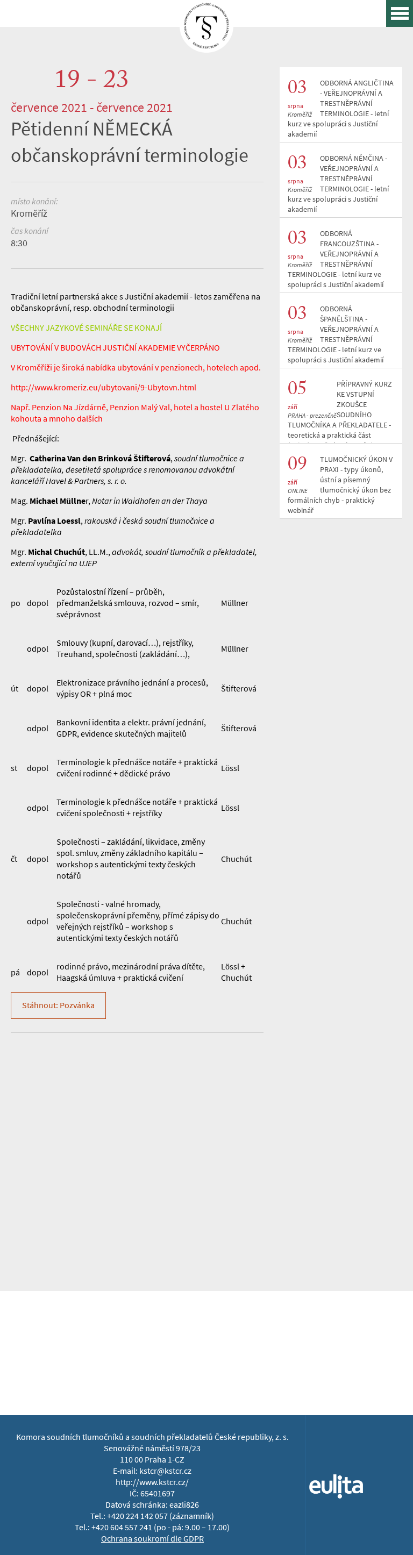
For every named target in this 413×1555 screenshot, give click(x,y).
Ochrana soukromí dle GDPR (152, 1538)
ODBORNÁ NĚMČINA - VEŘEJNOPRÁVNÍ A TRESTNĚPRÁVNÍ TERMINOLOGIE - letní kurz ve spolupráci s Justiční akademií (338, 184)
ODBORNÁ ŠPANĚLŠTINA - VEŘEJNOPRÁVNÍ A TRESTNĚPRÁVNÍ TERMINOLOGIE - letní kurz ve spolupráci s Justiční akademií (335, 334)
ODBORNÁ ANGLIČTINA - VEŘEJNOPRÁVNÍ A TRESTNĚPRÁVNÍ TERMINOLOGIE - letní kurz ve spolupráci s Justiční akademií (341, 108)
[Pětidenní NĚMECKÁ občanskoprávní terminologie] (206, 45)
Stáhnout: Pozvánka (58, 1005)
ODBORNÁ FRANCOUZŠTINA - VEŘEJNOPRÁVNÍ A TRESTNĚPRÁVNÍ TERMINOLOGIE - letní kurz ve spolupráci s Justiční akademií (335, 259)
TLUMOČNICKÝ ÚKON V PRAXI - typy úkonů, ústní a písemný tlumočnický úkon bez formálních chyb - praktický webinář (340, 485)
